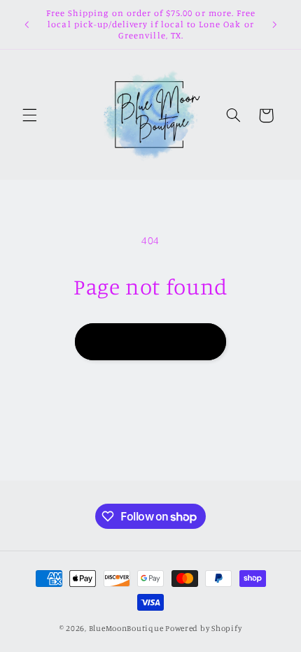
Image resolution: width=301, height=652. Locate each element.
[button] (29, 115)
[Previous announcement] (26, 24)
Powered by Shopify (203, 628)
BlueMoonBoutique (126, 628)
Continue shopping (150, 341)
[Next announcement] (274, 24)
